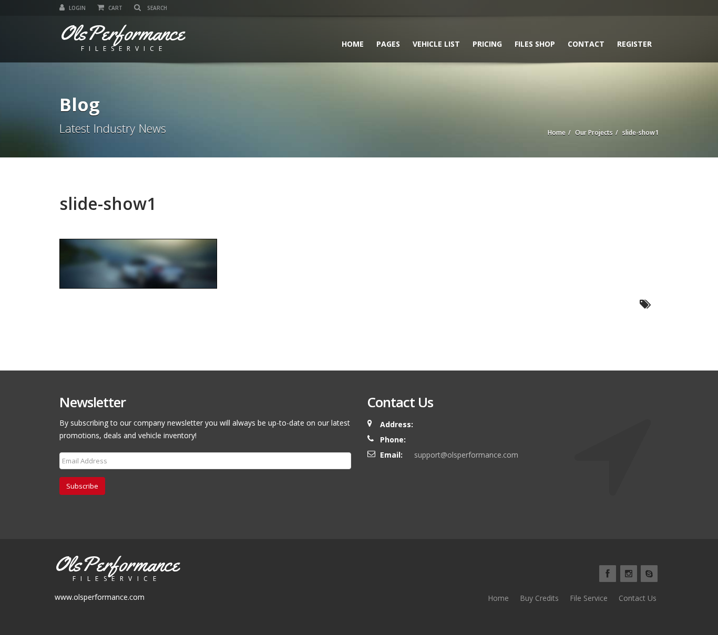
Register (634, 44)
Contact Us (638, 598)
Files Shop (535, 44)
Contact (586, 44)
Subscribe (82, 486)
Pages (388, 44)
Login (76, 8)
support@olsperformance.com (466, 455)
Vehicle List (436, 44)
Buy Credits (539, 598)
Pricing (487, 44)
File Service (589, 598)
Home (353, 44)
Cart (114, 8)
